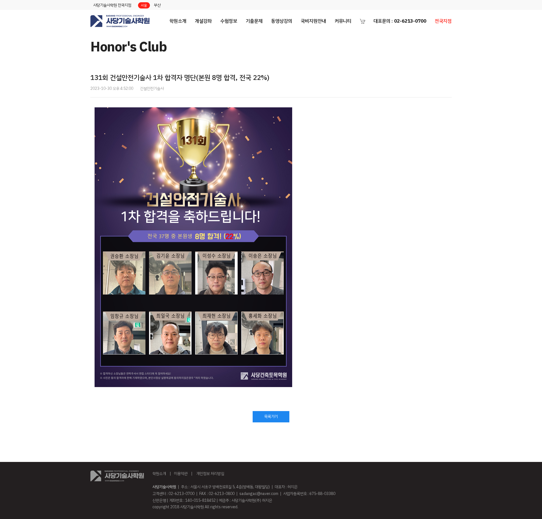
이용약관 (180, 474)
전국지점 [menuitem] (443, 21)
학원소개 (159, 474)
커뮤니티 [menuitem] (343, 21)
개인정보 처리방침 (210, 474)
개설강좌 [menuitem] (203, 21)
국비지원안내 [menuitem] (313, 21)
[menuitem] (120, 21)
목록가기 (271, 417)
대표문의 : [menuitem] (399, 21)
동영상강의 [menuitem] (281, 21)
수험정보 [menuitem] (228, 21)
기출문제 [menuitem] (254, 21)
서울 (144, 5)
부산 (157, 5)
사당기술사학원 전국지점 (112, 5)
